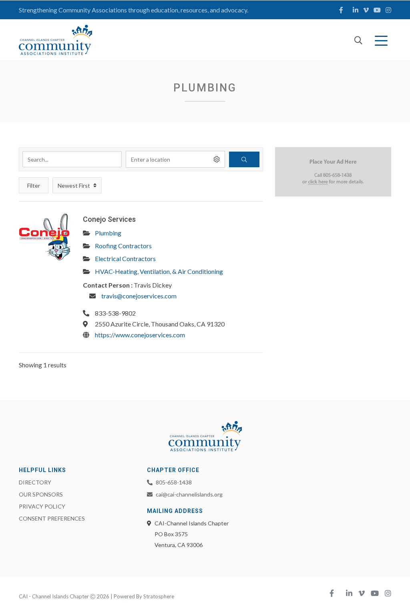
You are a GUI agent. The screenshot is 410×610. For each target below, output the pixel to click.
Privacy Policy (42, 506)
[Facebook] (341, 10)
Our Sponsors (41, 494)
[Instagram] (388, 10)
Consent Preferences (52, 518)
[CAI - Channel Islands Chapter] (205, 436)
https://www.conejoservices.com (140, 334)
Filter (33, 185)
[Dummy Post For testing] (45, 240)
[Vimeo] (366, 10)
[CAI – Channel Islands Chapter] (55, 40)
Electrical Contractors (125, 258)
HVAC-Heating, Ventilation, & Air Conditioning (159, 271)
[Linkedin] (355, 10)
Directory (35, 482)
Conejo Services (109, 219)
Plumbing (108, 233)
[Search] (358, 40)
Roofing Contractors (123, 245)
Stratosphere (158, 596)
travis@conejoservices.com (139, 296)
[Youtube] (377, 10)
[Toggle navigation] (382, 40)
